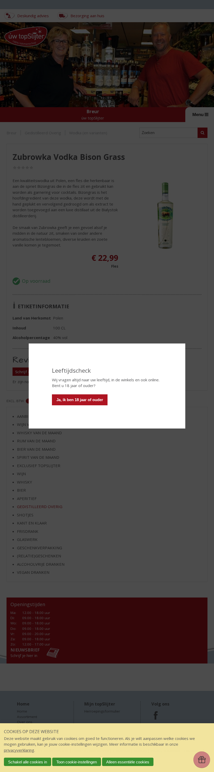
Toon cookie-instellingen (76, 762)
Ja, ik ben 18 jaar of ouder (79, 399)
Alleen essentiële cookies (127, 762)
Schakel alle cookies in (27, 762)
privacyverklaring (19, 750)
